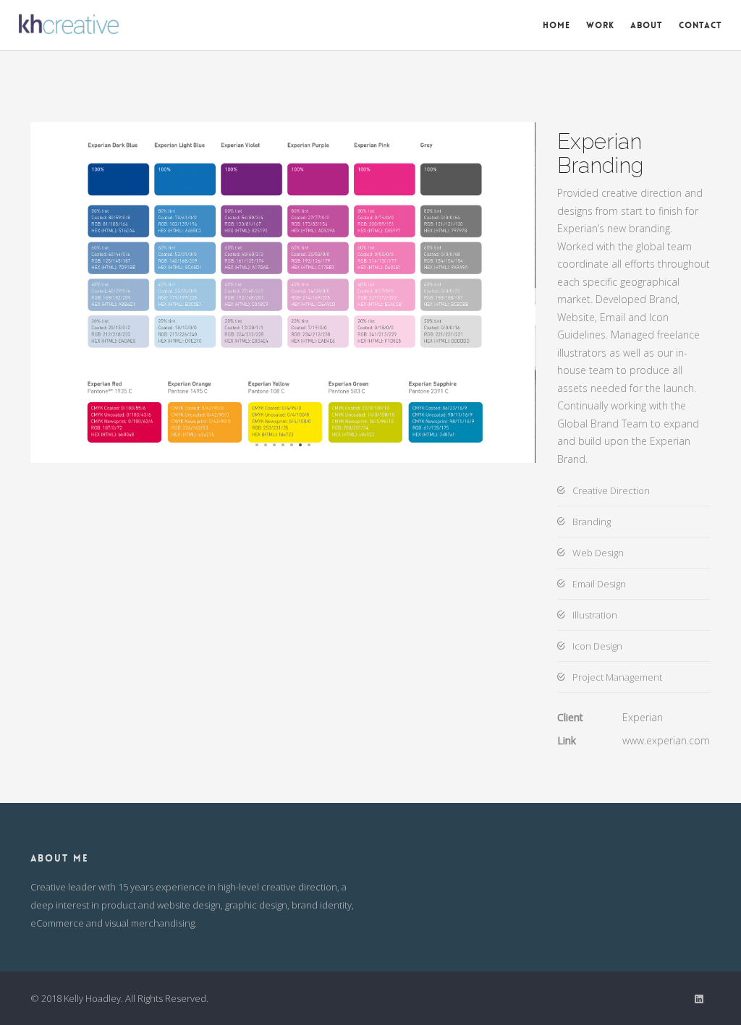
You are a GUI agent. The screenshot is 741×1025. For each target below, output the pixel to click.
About (646, 25)
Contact (700, 25)
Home (556, 25)
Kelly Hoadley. (93, 998)
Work (600, 25)
